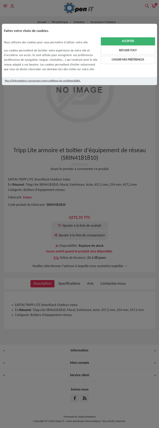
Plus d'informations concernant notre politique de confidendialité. (43, 80)
